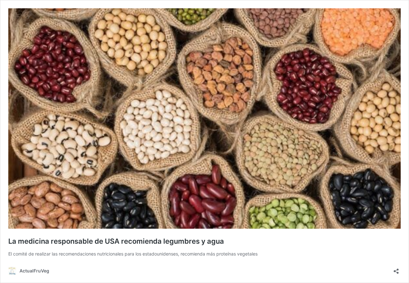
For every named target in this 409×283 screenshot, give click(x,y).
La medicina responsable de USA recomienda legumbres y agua (116, 241)
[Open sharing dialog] (396, 269)
